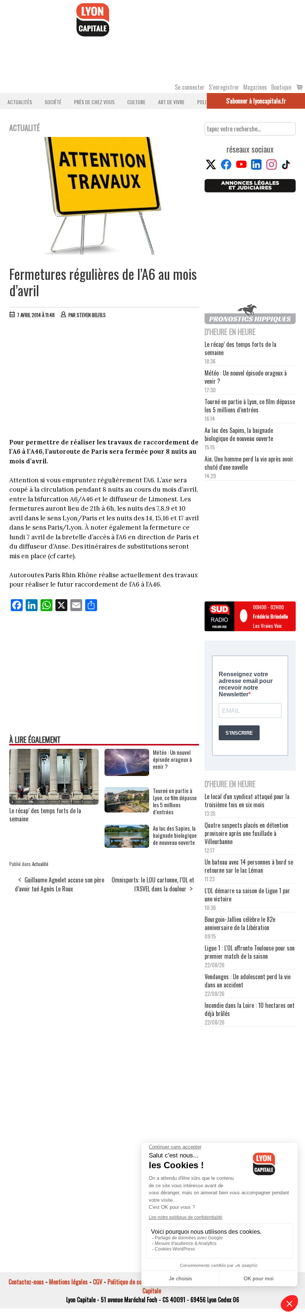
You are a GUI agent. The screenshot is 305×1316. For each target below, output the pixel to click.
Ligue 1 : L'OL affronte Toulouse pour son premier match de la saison (250, 952)
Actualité (40, 864)
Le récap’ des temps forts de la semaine (45, 814)
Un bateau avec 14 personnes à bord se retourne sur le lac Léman (249, 866)
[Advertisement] (104, 380)
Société (53, 102)
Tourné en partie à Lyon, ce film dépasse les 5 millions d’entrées (175, 801)
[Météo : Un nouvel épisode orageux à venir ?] (127, 773)
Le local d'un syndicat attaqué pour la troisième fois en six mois (247, 800)
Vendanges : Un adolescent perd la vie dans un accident (247, 980)
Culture (136, 102)
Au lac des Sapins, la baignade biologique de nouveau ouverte (175, 835)
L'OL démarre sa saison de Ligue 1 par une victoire (247, 895)
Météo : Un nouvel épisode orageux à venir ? (172, 759)
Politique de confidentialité (138, 1281)
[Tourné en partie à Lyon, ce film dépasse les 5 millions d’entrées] (127, 809)
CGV (97, 1281)
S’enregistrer (224, 87)
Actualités (19, 102)
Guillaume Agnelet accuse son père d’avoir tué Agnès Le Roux (59, 884)
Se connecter (190, 87)
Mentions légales (68, 1281)
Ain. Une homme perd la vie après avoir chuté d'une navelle (249, 463)
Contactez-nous (26, 1281)
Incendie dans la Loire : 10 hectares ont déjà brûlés (250, 1009)
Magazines (255, 87)
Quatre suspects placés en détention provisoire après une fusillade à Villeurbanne (246, 833)
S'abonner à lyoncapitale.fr (256, 100)
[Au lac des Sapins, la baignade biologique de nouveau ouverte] (127, 845)
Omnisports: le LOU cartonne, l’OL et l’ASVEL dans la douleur (153, 884)
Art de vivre (171, 102)
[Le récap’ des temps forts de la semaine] (54, 802)
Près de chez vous (94, 102)
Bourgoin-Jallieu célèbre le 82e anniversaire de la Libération (240, 923)
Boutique (281, 87)
